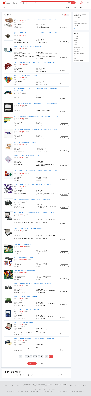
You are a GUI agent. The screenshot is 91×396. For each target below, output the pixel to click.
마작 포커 (64, 375)
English (9, 385)
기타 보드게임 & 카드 (78, 47)
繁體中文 (18, 385)
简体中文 (13, 385)
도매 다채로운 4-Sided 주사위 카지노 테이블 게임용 (25, 75)
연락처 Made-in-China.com (52, 384)
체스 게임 (76, 40)
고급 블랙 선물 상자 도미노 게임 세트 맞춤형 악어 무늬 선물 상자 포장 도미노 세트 (32, 199)
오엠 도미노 (43, 375)
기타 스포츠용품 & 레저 (79, 53)
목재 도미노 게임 (34, 375)
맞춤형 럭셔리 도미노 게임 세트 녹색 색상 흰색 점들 (25, 296)
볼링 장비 (76, 58)
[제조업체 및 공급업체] (9, 2)
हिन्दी (71, 385)
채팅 (42, 363)
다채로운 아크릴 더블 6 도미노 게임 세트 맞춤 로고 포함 (26, 155)
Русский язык (52, 385)
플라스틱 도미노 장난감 (54, 375)
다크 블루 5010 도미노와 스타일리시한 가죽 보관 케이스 (26, 309)
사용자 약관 (34, 384)
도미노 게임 (7, 375)
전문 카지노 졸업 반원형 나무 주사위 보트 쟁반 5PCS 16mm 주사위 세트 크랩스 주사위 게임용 (34, 62)
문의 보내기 (64, 27)
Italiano (46, 385)
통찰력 (65, 384)
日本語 (23, 385)
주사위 (75, 42)
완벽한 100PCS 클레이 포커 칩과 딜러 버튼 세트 (24, 270)
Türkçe (80, 385)
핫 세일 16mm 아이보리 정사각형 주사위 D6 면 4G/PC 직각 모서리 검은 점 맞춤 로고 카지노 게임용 (36, 116)
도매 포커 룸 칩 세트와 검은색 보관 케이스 (23, 257)
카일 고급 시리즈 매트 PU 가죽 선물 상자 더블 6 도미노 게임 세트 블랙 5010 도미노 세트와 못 (34, 212)
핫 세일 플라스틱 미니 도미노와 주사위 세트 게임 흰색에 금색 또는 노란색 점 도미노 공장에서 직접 (35, 103)
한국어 (58, 385)
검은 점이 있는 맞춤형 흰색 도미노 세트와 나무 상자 (25, 142)
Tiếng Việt (85, 385)
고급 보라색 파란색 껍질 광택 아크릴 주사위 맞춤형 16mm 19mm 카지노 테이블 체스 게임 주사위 (35, 129)
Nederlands (66, 385)
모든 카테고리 (6, 7)
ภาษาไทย (75, 385)
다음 (51, 356)
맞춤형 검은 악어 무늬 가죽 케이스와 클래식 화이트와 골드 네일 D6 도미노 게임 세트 (32, 283)
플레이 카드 (76, 45)
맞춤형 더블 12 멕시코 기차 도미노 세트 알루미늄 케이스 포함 (27, 46)
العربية (62, 385)
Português (42, 385)
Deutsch (36, 385)
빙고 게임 (76, 36)
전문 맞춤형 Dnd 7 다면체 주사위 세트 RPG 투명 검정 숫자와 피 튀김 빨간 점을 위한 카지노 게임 (35, 19)
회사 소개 (26, 384)
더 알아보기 (77, 28)
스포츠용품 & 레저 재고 (79, 60)
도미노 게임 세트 (16, 375)
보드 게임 (76, 38)
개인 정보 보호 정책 (42, 384)
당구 (75, 56)
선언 (30, 384)
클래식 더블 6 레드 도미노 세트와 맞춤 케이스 (24, 322)
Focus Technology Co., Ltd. (47, 389)
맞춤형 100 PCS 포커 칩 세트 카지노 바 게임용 (24, 244)
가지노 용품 (76, 51)
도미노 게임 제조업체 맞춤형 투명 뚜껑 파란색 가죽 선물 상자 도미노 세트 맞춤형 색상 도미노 (34, 338)
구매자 (67, 7)
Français (27, 385)
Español (32, 385)
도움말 (74, 7)
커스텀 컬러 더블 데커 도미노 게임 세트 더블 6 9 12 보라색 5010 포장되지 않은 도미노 (33, 184)
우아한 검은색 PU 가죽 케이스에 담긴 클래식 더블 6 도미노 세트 (28, 228)
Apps (81, 7)
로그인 (88, 3)
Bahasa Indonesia (45, 387)
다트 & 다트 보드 (77, 49)
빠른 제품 (61, 384)
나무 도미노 (25, 375)
